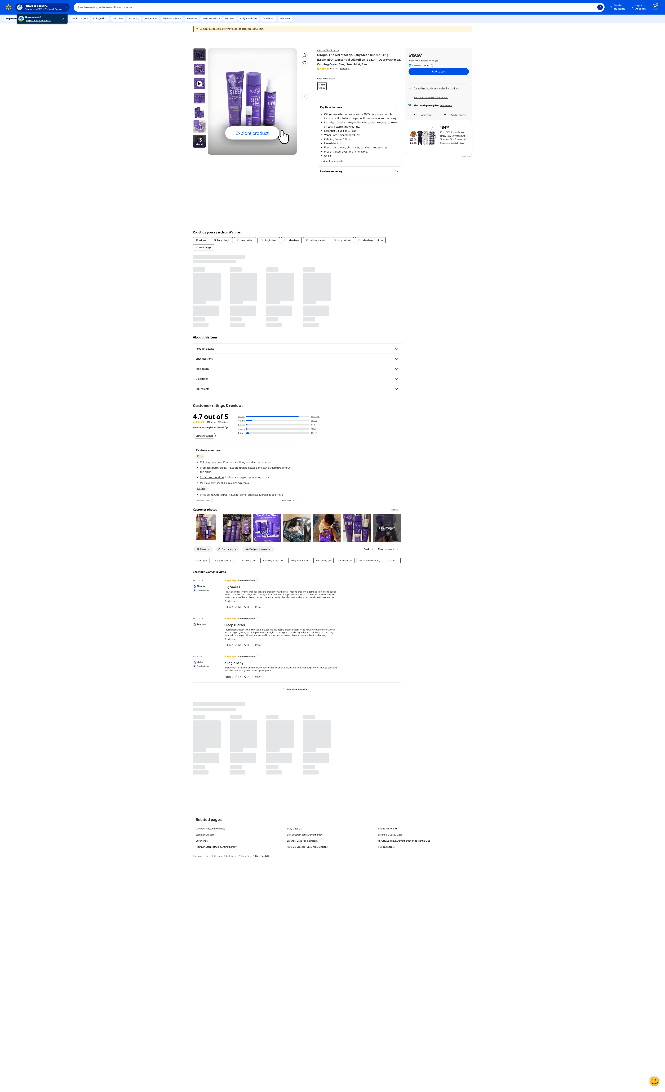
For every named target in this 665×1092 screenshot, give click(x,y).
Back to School (80, 18)
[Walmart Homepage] (8, 7)
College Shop (100, 18)
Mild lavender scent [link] (211, 483)
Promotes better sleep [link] (213, 467)
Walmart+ (285, 18)
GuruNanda (202, 840)
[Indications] (396, 369)
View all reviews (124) (297, 689)
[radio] (322, 86)
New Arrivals (151, 18)
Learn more (446, 105)
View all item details (333, 161)
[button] (617, 7)
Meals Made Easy (211, 18)
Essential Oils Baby (205, 834)
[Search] (600, 7)
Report (258, 607)
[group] (333, 68)
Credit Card (268, 18)
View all (394, 509)
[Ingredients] (396, 389)
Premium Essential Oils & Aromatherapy (216, 846)
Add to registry (458, 115)
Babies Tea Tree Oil (387, 828)
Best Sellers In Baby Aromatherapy (304, 834)
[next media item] (305, 96)
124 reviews (223, 422)
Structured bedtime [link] (212, 477)
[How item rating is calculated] (226, 427)
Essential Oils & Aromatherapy (302, 840)
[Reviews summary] (337, 68)
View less (286, 500)
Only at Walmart (248, 18)
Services (34, 18)
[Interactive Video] (199, 54)
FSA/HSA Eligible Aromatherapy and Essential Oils (404, 840)
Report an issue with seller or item (431, 97)
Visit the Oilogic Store (328, 50)
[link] (387, 528)
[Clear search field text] (592, 7)
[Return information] (431, 65)
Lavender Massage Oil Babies (210, 828)
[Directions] (396, 379)
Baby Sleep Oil (294, 828)
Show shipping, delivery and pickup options (436, 88)
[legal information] (436, 60)
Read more (230, 601)
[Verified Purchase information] (256, 580)
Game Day (192, 18)
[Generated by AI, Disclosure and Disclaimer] (212, 500)
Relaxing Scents (386, 846)
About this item (205, 337)
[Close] (64, 18)
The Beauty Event (172, 18)
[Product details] (396, 348)
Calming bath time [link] (211, 462)
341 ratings (344, 69)
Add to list (426, 115)
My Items (230, 18)
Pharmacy (133, 18)
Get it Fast (118, 18)
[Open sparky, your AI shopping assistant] (654, 1081)
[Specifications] (396, 359)
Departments (13, 18)
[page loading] (297, 290)
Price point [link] (206, 494)
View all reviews (204, 435)
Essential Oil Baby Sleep (390, 834)
